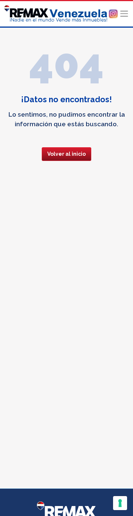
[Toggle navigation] (124, 13)
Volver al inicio (66, 154)
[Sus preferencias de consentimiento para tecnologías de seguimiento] (120, 503)
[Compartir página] (113, 13)
